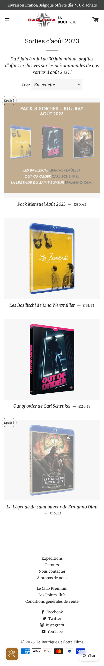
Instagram (54, 625)
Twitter (54, 618)
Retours (52, 565)
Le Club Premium (52, 588)
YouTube (54, 631)
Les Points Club (52, 595)
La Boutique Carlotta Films (60, 642)
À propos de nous (52, 578)
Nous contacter (52, 571)
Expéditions (52, 558)
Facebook (54, 612)
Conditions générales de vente (52, 601)
